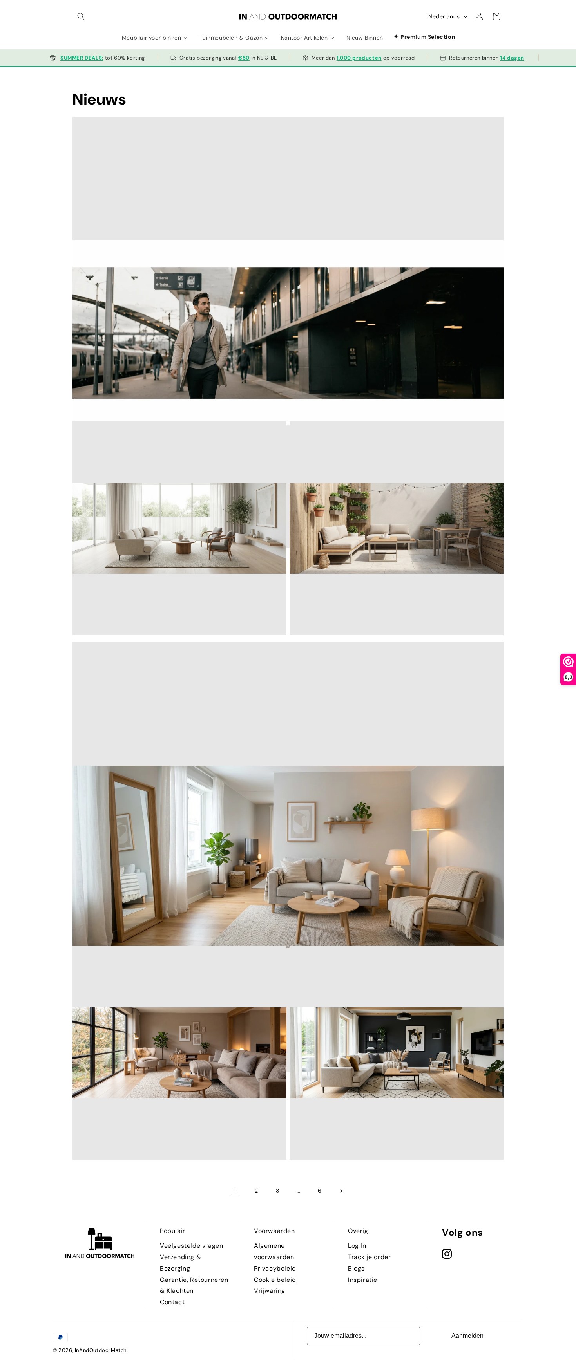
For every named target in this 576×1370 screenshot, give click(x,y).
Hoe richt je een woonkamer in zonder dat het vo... (125, 564)
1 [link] (235, 1191)
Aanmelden (467, 1335)
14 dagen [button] (512, 57)
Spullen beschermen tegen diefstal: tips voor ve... (288, 355)
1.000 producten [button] (359, 57)
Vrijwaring (269, 1291)
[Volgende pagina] (341, 1191)
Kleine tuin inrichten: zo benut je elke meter (336, 564)
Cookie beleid (275, 1280)
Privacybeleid (275, 1268)
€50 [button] (244, 57)
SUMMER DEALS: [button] (81, 57)
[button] (81, 16)
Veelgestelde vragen (191, 1246)
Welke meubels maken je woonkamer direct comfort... (129, 1089)
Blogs (356, 1268)
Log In (357, 1246)
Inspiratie (362, 1280)
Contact (172, 1302)
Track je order (369, 1257)
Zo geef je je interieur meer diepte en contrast (338, 1089)
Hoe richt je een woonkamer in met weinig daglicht (288, 879)
